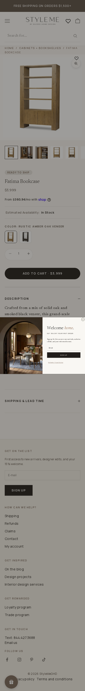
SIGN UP (63, 355)
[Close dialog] (83, 319)
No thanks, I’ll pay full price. (55, 362)
